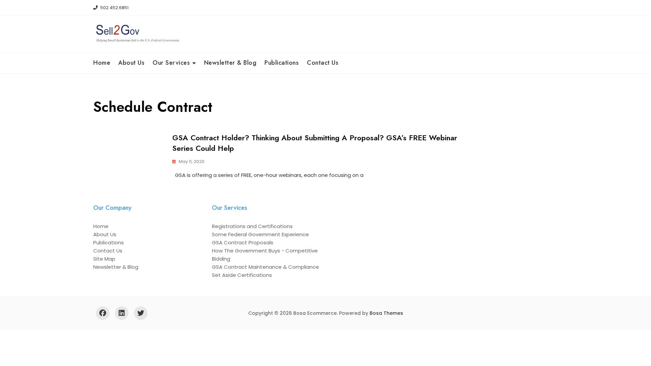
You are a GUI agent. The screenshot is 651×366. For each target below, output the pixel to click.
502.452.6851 (114, 7)
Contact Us (322, 62)
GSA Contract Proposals (242, 242)
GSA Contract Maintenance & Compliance (265, 266)
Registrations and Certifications (252, 226)
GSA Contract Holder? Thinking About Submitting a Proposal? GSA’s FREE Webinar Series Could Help (314, 143)
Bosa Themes (386, 313)
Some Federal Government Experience (260, 234)
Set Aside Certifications (242, 275)
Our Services (171, 62)
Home (101, 62)
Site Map (104, 258)
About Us (131, 62)
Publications (281, 62)
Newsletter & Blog (230, 62)
